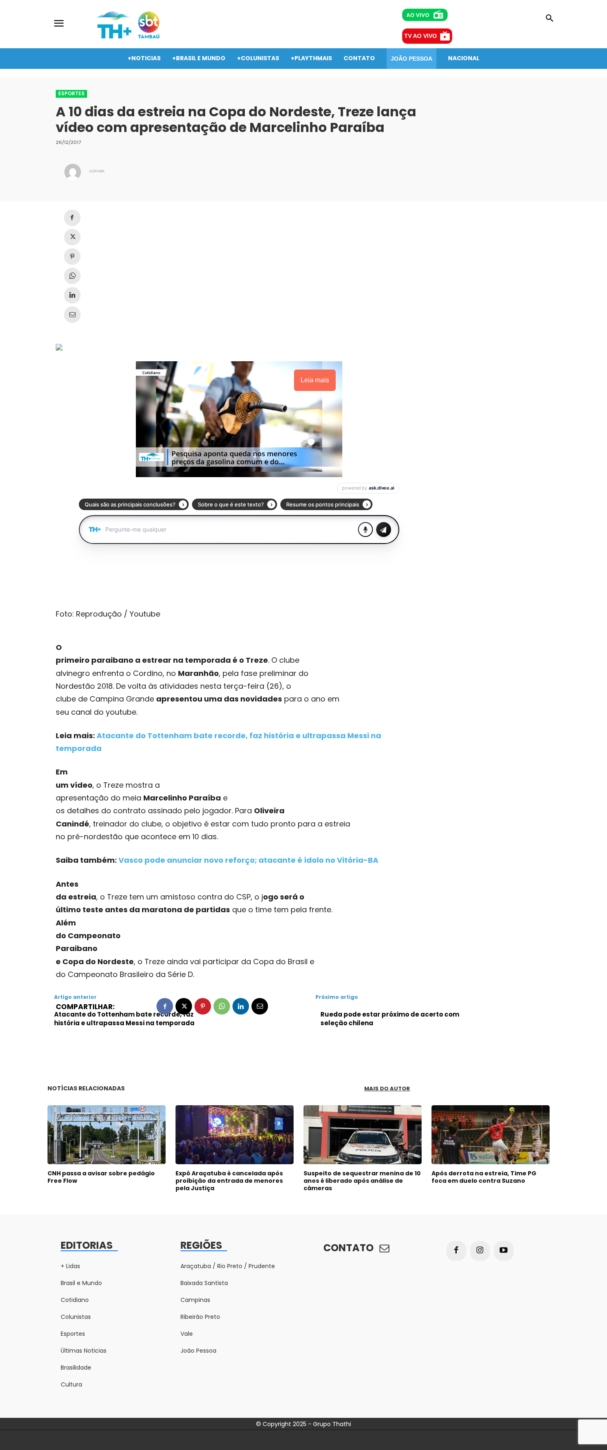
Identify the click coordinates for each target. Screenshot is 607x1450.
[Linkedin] (72, 295)
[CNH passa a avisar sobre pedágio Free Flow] (106, 1134)
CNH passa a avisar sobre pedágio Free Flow (101, 1177)
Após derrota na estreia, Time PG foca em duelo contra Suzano (484, 1177)
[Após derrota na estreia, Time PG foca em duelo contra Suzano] (491, 1134)
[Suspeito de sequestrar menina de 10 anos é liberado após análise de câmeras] (363, 1134)
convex (97, 171)
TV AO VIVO (420, 36)
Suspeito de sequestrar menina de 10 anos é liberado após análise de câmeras (362, 1180)
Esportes (71, 93)
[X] (72, 237)
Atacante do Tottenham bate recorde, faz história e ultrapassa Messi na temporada (124, 1018)
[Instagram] (480, 1251)
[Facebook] (72, 217)
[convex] (72, 172)
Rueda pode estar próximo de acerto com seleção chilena (389, 1018)
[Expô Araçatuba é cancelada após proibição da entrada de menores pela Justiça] (234, 1134)
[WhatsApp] (72, 276)
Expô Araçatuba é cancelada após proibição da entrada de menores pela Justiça (229, 1180)
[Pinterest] (72, 256)
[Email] (72, 314)
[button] (550, 18)
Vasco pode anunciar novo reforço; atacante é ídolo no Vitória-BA (248, 860)
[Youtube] (504, 1251)
